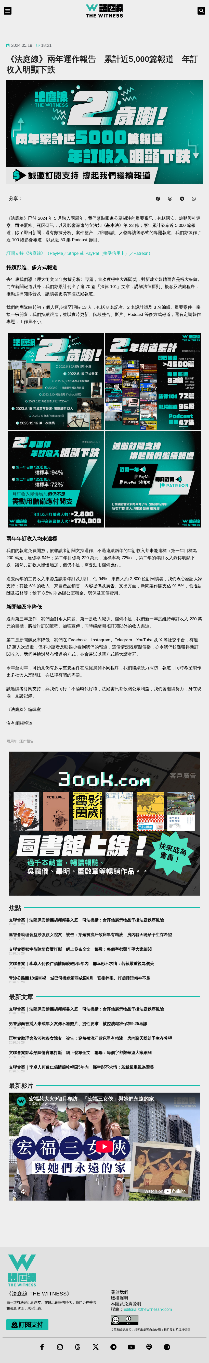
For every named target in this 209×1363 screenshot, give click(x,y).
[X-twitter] (95, 1346)
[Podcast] (149, 1346)
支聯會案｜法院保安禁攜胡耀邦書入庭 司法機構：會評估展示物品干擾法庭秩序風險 (86, 920)
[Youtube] (131, 1346)
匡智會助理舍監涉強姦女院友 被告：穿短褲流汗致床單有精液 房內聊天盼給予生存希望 (90, 934)
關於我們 (119, 1292)
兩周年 (12, 741)
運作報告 (26, 741)
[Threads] (77, 1346)
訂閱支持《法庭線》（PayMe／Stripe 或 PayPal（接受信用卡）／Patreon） (79, 253)
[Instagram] (60, 1346)
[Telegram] (113, 1346)
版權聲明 (119, 1298)
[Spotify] (167, 1346)
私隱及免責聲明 (126, 1303)
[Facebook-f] (42, 1346)
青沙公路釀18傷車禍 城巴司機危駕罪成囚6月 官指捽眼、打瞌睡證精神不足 (79, 978)
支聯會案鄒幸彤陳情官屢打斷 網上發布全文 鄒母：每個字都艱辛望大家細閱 (80, 949)
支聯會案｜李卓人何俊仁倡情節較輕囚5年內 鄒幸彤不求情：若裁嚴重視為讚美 (81, 963)
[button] (7, 11)
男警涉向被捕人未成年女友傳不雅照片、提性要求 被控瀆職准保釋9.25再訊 (78, 1023)
